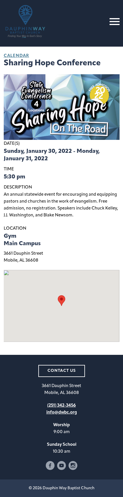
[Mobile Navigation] (113, 21)
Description (18, 187)
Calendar (16, 56)
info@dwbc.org (61, 412)
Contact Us (61, 371)
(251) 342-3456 (61, 405)
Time (9, 169)
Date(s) (12, 144)
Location (15, 228)
